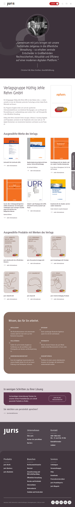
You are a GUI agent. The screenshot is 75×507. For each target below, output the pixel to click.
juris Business (8, 468)
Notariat (30, 468)
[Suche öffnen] (63, 4)
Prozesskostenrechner (58, 479)
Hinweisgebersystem (32, 502)
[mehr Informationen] (11, 149)
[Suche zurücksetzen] (61, 4)
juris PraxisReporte (57, 483)
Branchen (31, 459)
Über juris (30, 436)
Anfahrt (53, 445)
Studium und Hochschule (35, 492)
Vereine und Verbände (34, 481)
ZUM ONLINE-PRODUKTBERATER (57, 398)
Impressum (6, 502)
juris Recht (7, 465)
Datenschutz (14, 502)
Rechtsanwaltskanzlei (34, 465)
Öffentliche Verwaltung (34, 478)
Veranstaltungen (56, 468)
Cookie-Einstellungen (22, 502)
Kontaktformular (56, 441)
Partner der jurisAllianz (34, 439)
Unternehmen (31, 485)
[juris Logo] (10, 4)
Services (54, 459)
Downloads (54, 475)
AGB (10, 502)
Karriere (29, 443)
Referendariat (31, 488)
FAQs (52, 472)
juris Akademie (8, 472)
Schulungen (54, 465)
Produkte (8, 459)
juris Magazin (55, 486)
